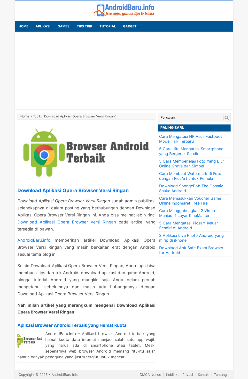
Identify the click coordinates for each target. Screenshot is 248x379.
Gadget (130, 26)
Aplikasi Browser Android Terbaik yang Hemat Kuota (71, 325)
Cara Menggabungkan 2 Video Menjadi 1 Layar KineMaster (187, 213)
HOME (23, 26)
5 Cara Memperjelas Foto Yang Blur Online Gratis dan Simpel (191, 163)
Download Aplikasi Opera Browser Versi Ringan (66, 222)
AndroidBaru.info (33, 240)
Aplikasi (43, 26)
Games (64, 26)
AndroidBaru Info (65, 374)
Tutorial (108, 26)
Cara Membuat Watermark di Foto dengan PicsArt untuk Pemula (190, 176)
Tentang (220, 374)
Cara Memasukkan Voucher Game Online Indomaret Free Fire (190, 201)
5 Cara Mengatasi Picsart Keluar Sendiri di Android (188, 225)
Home (24, 116)
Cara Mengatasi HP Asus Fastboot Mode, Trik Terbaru (190, 139)
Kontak (203, 374)
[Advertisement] (124, 71)
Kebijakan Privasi (179, 374)
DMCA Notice (150, 374)
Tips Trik (84, 26)
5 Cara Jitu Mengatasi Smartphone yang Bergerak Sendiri (191, 151)
